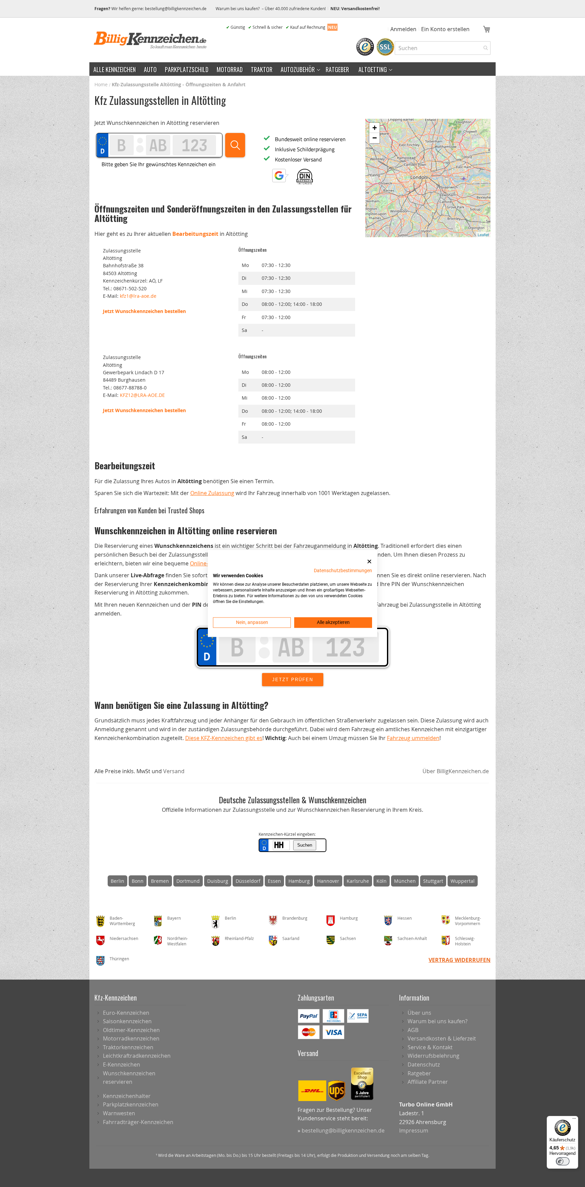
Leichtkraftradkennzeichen (137, 1055)
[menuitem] (114, 69)
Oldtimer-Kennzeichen (131, 1030)
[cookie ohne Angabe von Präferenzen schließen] (369, 561)
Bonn (138, 881)
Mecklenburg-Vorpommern (468, 920)
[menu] (292, 69)
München (405, 881)
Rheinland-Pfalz (239, 938)
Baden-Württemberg (122, 920)
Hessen (404, 918)
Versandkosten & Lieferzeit (442, 1038)
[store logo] (150, 40)
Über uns (419, 1012)
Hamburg (299, 881)
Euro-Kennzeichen (126, 1012)
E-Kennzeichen (121, 1064)
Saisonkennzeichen (127, 1021)
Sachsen (348, 938)
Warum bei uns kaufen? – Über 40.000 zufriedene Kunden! (271, 8)
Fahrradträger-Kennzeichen (138, 1122)
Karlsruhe (358, 881)
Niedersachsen (124, 938)
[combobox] (443, 48)
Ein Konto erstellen (445, 29)
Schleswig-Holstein (465, 941)
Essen (274, 881)
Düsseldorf (248, 881)
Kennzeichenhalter (127, 1096)
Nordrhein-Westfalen (177, 941)
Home (101, 84)
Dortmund (188, 881)
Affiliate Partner (428, 1081)
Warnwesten (119, 1113)
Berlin (117, 881)
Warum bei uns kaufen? (438, 1021)
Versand (174, 771)
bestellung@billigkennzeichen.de (176, 8)
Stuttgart (433, 881)
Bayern (174, 918)
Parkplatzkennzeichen (130, 1104)
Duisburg (217, 881)
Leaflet (483, 234)
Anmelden (403, 29)
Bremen (160, 881)
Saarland (290, 938)
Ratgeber (419, 1073)
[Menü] (574, 1120)
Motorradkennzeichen (131, 1038)
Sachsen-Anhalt (412, 938)
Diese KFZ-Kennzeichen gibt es (223, 738)
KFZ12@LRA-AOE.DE (142, 395)
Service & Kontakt (430, 1047)
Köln (381, 881)
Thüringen (119, 958)
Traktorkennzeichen (128, 1047)
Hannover (328, 881)
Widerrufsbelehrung (433, 1055)
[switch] (562, 1161)
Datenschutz (424, 1064)
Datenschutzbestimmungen (343, 570)
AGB (413, 1030)
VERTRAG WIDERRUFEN (460, 960)
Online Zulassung (212, 493)
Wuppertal (463, 881)
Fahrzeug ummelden (413, 738)
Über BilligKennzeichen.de (455, 771)
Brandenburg (294, 918)
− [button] (374, 138)
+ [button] (374, 128)
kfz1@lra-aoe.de (138, 296)
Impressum (413, 1130)
